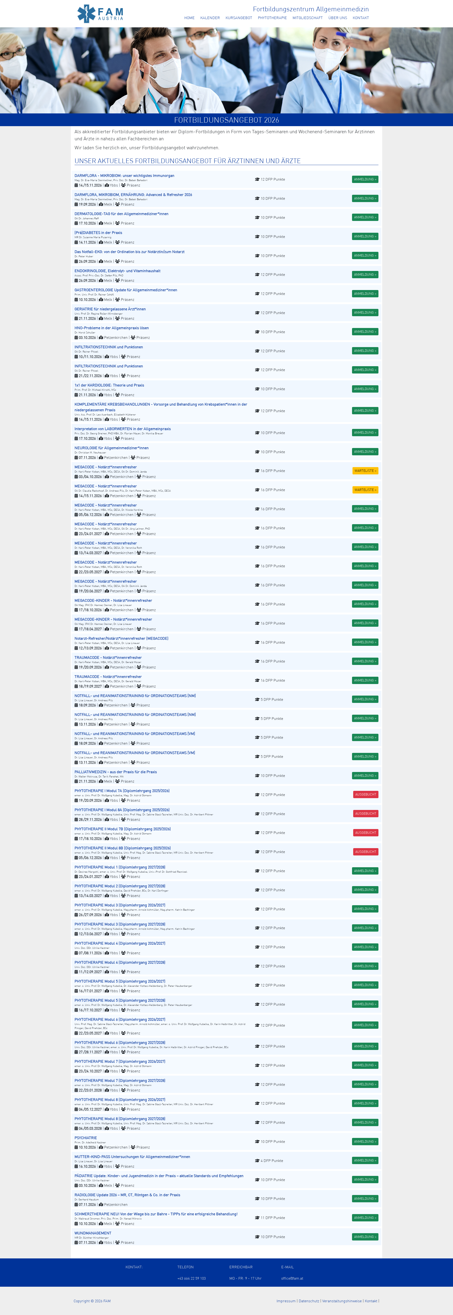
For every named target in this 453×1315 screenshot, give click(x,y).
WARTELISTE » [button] (365, 471)
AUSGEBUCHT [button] (365, 794)
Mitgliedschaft (308, 17)
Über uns (337, 17)
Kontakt (361, 17)
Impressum (286, 1300)
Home (189, 17)
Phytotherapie (272, 17)
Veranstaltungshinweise (342, 1300)
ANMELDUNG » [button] (365, 179)
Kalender (210, 17)
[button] (226, 179)
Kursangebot (239, 17)
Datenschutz (309, 1300)
